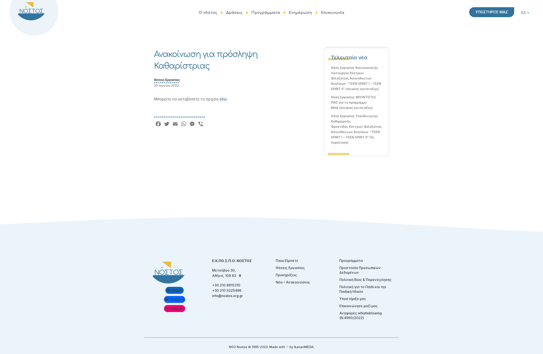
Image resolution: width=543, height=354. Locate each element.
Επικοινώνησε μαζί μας (358, 306)
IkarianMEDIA (303, 347)
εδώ (223, 99)
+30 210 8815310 (226, 285)
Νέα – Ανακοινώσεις (293, 282)
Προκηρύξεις (286, 275)
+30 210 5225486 (226, 290)
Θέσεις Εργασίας (167, 80)
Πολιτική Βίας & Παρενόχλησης (365, 280)
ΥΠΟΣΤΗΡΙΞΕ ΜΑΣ (491, 12)
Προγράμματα (351, 260)
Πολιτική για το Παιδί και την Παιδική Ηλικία (362, 289)
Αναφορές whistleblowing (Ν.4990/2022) (360, 315)
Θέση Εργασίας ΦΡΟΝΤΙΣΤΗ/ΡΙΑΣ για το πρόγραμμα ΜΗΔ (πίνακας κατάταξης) (353, 102)
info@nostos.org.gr (227, 296)
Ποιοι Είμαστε (287, 260)
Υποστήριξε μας (352, 299)
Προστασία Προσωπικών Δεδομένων (360, 270)
